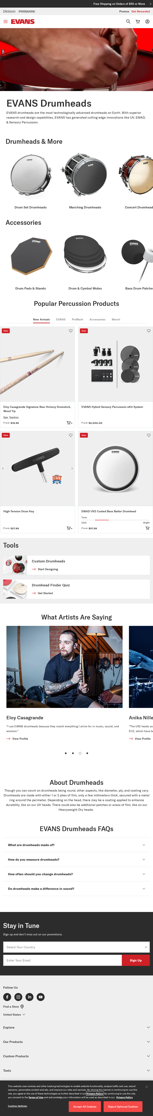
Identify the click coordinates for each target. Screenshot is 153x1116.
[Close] (146, 1086)
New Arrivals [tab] (41, 319)
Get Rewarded (140, 11)
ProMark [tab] (77, 319)
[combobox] (75, 947)
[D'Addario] (9, 11)
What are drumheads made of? (31, 845)
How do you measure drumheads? (33, 859)
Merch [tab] (116, 319)
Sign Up (136, 960)
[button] (71, 331)
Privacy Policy (95, 1093)
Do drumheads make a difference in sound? (41, 888)
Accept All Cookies (84, 1106)
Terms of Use (35, 1097)
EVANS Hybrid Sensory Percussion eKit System (112, 407)
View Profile (20, 738)
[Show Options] (146, 947)
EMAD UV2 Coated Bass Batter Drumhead (108, 511)
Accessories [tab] (97, 319)
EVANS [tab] (61, 319)
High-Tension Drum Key (18, 511)
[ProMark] (27, 11)
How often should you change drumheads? (40, 874)
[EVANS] (23, 21)
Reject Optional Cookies (123, 1106)
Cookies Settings (17, 1105)
